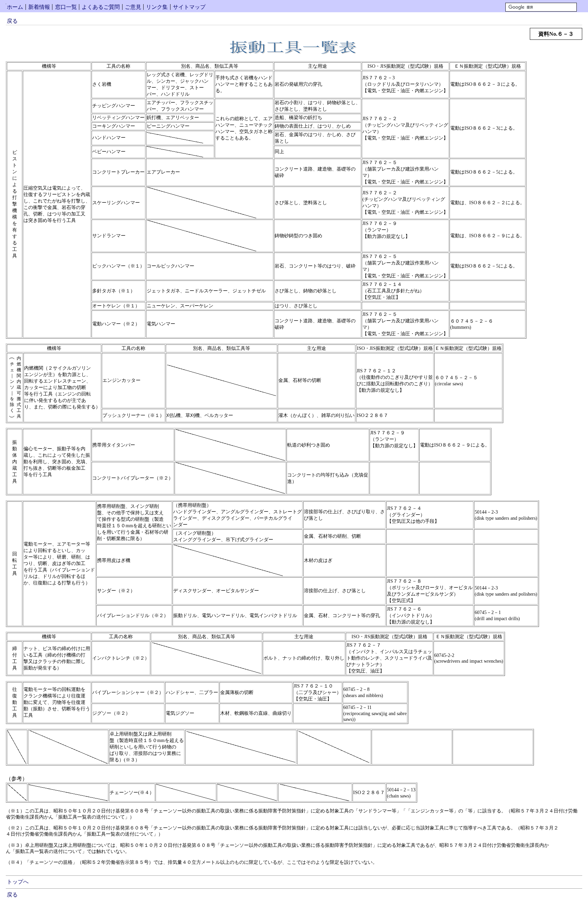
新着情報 (39, 7)
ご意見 (133, 7)
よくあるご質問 (101, 7)
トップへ (18, 882)
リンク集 (157, 7)
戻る (12, 21)
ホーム (15, 7)
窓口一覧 (66, 7)
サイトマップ (189, 7)
